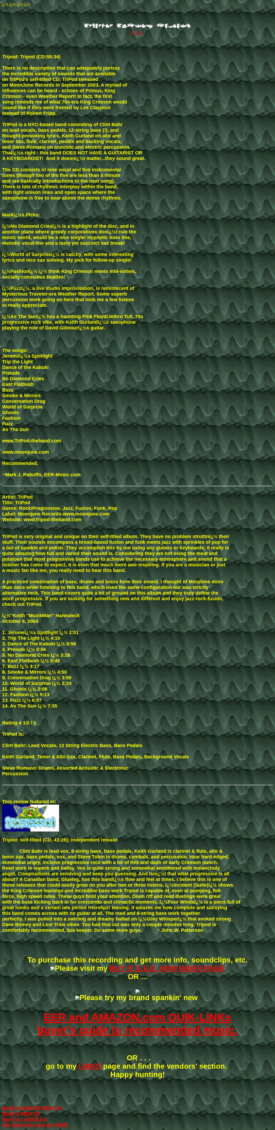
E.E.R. (137, 32)
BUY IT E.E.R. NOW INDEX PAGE (167, 968)
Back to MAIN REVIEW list (32, 1108)
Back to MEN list (21, 1113)
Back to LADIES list (24, 1119)
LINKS (90, 1066)
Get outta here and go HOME (35, 1125)
